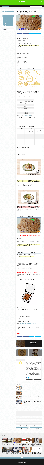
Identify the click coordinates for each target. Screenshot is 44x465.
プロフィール (19, 3)
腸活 (5, 23)
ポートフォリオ (6, 18)
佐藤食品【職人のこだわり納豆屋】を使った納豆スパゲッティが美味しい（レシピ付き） (36, 444)
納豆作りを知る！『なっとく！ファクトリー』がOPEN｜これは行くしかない (7, 444)
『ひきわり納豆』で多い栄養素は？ (22, 61)
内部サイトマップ (20, 3)
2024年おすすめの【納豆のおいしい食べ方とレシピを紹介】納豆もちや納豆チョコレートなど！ (32, 402)
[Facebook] (23, 33)
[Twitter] (35, 33)
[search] (41, 6)
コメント (17, 410)
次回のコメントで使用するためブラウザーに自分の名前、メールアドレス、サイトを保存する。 (26, 425)
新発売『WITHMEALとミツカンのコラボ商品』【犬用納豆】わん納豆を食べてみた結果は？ (27, 453)
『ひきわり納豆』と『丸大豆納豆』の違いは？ (22, 62)
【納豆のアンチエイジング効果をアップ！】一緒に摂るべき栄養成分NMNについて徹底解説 (36, 453)
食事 (5, 25)
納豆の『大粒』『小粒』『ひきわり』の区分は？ (23, 57)
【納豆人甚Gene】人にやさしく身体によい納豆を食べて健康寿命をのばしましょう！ (32, 387)
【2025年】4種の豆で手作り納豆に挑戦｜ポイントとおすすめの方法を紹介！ (17, 444)
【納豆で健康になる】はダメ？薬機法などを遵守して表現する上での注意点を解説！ (27, 444)
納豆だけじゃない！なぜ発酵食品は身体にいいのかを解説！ (31, 396)
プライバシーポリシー (20, 2)
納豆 (24, 14)
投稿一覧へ (33, 379)
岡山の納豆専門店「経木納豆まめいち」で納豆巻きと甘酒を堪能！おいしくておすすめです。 (7, 453)
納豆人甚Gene (22, 1)
